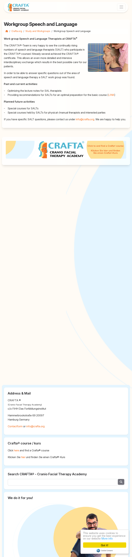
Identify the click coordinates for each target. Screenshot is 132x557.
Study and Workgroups (37, 31)
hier (23, 457)
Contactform (15, 426)
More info (107, 538)
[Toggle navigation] (121, 7)
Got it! (104, 545)
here (16, 450)
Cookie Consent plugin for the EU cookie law (105, 550)
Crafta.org (16, 31)
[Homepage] (6, 31)
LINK (111, 94)
